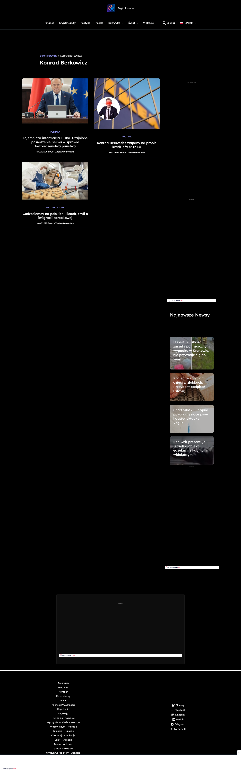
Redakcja (63, 713)
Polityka (55, 131)
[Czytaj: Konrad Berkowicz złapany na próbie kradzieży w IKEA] (127, 127)
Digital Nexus (126, 8)
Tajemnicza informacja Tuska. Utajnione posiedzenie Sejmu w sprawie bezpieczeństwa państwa (55, 142)
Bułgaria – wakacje (63, 730)
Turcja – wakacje (63, 744)
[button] (121, 23)
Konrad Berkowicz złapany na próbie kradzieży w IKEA (127, 145)
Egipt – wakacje (63, 739)
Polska (61, 207)
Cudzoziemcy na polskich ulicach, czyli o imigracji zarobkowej (55, 216)
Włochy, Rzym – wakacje (63, 726)
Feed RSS (63, 687)
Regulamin (63, 709)
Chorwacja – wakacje (63, 735)
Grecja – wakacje (63, 748)
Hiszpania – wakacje (63, 718)
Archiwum (63, 683)
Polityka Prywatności (63, 704)
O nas (63, 700)
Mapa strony (63, 696)
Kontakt (63, 691)
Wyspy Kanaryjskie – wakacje (63, 722)
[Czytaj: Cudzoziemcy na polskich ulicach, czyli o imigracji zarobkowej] (55, 198)
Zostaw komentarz (64, 151)
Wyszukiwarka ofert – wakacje (63, 752)
